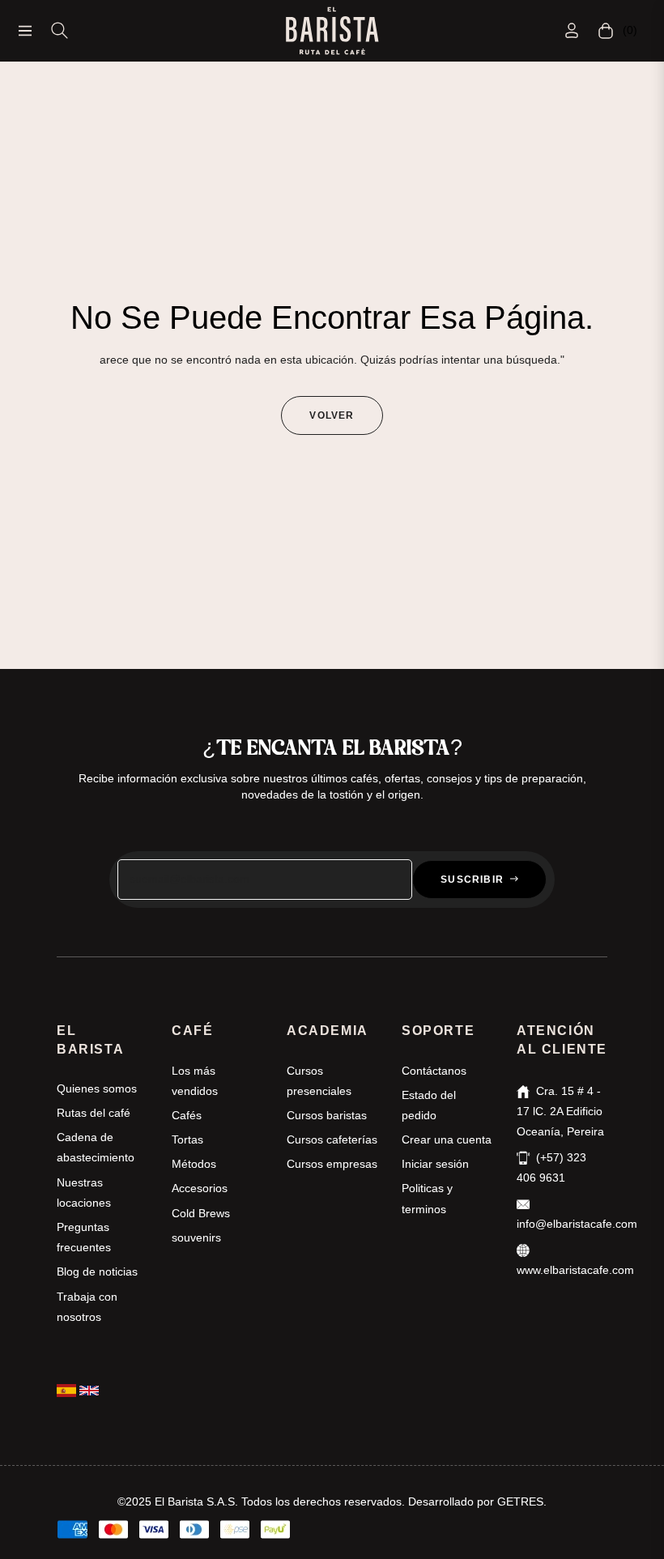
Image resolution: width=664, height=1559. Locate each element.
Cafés (187, 1115)
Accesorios (200, 1188)
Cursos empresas (332, 1163)
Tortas (187, 1139)
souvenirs (196, 1237)
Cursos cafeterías (332, 1139)
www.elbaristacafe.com (575, 1269)
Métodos (194, 1163)
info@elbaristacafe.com (577, 1223)
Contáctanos (434, 1070)
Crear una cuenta (447, 1139)
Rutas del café (93, 1112)
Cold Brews (201, 1213)
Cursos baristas (327, 1115)
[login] (572, 30)
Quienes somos (97, 1088)
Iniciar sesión (435, 1163)
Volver (331, 415)
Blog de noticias (97, 1271)
